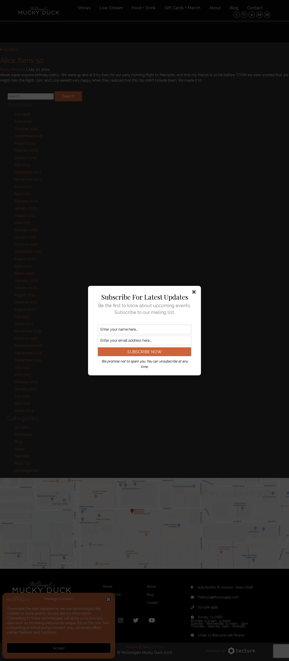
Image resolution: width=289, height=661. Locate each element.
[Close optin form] (195, 293)
